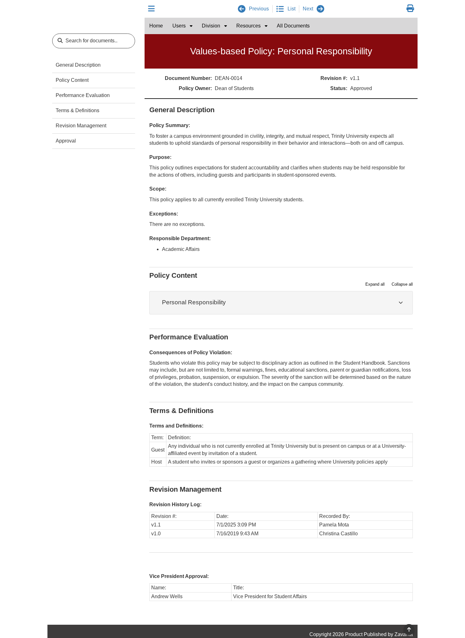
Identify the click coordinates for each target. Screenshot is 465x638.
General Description (78, 65)
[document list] (280, 9)
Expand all (375, 284)
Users (179, 25)
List (291, 8)
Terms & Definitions (77, 110)
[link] (410, 8)
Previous (259, 8)
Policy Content (72, 80)
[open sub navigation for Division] (225, 26)
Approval (66, 140)
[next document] (320, 9)
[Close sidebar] (151, 8)
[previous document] (241, 9)
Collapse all (402, 284)
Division (211, 25)
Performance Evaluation (83, 95)
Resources (249, 25)
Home (156, 25)
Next (308, 8)
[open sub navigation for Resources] (266, 26)
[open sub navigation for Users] (191, 26)
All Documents (293, 25)
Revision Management (81, 125)
